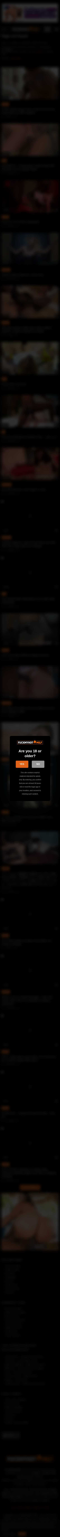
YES (22, 764)
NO (38, 764)
